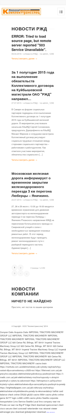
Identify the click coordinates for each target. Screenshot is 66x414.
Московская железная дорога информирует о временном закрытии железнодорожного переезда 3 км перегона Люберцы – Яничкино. (32, 184)
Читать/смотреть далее (24, 58)
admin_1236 (48, 53)
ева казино (50, 412)
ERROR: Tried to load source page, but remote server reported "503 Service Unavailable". (31, 43)
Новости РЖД (31, 53)
